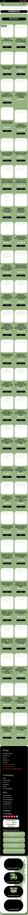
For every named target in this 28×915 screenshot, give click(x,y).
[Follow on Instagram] (20, 1)
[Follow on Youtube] (14, 817)
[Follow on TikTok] (24, 1)
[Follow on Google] (17, 817)
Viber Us (6, 807)
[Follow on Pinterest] (26, 1)
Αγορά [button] (7, 47)
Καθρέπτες (16, 8)
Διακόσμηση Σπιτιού (8, 8)
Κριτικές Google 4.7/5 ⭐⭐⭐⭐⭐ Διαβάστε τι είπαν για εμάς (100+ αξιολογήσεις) (11, 823)
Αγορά (21, 104)
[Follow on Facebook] (22, 1)
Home (1, 8)
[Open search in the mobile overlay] (26, 4)
